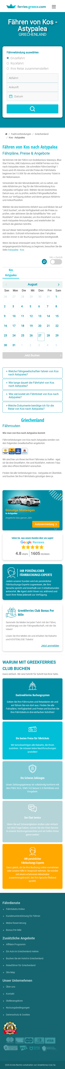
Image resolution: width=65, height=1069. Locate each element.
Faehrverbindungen (21, 134)
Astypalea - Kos (16, 249)
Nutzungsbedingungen (18, 1007)
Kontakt (10, 993)
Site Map (10, 972)
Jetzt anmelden (50, 645)
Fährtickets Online (15, 909)
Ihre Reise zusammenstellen (29, 68)
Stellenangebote (14, 1000)
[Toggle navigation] (54, 6)
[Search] (32, 108)
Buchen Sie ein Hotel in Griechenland (24, 958)
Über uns (10, 986)
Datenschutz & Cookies (18, 1014)
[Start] (6, 134)
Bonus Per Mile (13, 930)
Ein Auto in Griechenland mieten (22, 951)
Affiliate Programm (16, 944)
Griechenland (41, 134)
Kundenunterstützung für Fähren (23, 916)
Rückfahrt (17, 63)
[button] (6, 284)
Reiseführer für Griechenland (21, 965)
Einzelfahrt (17, 58)
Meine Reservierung (16, 923)
